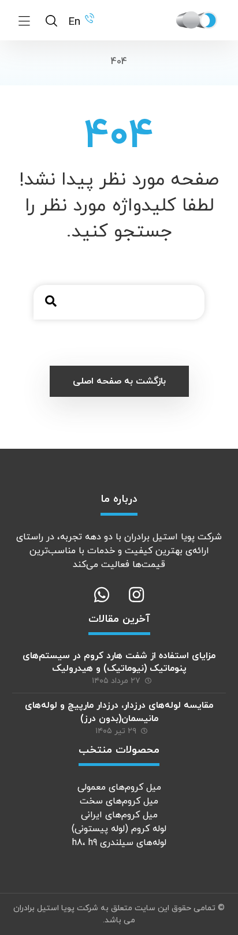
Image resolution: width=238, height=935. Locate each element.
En (74, 22)
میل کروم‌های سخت (119, 801)
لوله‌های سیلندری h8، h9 (119, 842)
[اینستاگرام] (136, 594)
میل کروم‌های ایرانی (119, 815)
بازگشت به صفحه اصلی (119, 381)
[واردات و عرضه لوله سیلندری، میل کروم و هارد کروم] (197, 20)
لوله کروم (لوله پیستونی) (119, 829)
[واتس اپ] (101, 594)
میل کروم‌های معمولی (119, 787)
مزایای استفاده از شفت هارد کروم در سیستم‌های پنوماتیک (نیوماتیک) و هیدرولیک (119, 662)
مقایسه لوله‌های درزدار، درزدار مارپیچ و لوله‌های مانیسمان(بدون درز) (119, 711)
